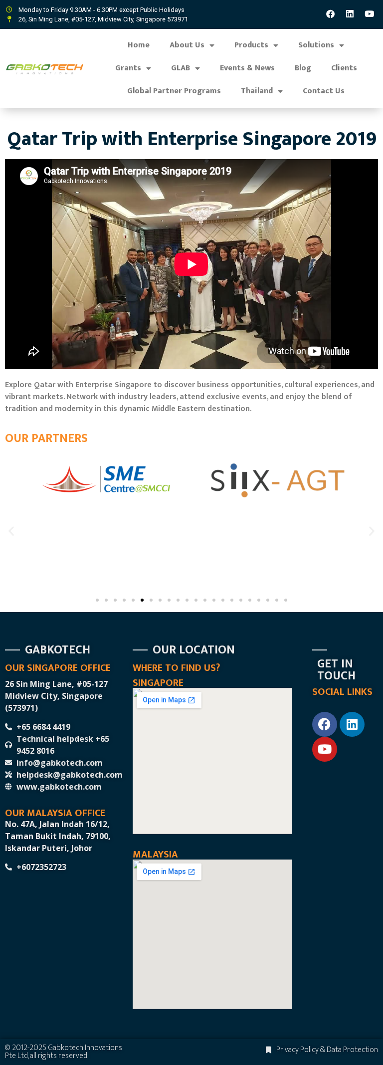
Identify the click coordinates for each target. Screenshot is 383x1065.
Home (139, 45)
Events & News (247, 68)
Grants (128, 68)
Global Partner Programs (174, 91)
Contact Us (324, 91)
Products (251, 45)
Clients (344, 68)
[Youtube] (369, 13)
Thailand (257, 91)
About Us (187, 45)
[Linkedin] (350, 13)
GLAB (180, 68)
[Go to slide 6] (142, 600)
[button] (11, 530)
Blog (303, 68)
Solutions (316, 45)
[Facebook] (330, 13)
